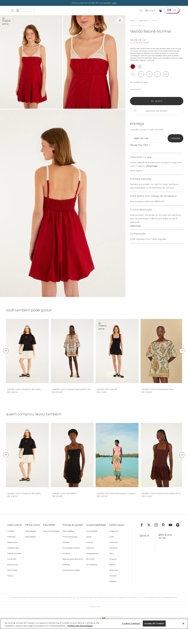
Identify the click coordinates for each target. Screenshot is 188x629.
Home (132, 20)
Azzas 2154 (12, 559)
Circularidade (91, 531)
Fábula (10, 576)
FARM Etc (11, 537)
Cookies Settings (131, 623)
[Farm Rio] (26, 10)
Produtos (66, 553)
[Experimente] (120, 20)
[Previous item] (6, 350)
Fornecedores (91, 564)
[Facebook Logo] (143, 525)
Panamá (113, 576)
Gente (88, 537)
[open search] (141, 10)
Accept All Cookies (154, 623)
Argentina (113, 531)
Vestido (155, 20)
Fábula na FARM (14, 553)
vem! (114, 3)
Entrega (66, 542)
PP (133, 74)
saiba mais (135, 225)
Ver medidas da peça (138, 82)
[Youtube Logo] (172, 525)
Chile (111, 537)
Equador (113, 581)
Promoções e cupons (71, 548)
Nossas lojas (12, 542)
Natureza (90, 548)
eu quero (156, 101)
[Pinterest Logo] (165, 525)
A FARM (10, 531)
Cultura (89, 542)
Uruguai (112, 559)
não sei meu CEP (139, 145)
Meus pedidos (30, 531)
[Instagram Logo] (157, 525)
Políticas (66, 564)
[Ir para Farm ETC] (171, 10)
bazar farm (143, 20)
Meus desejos (30, 537)
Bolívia (112, 564)
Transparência (92, 553)
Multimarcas (12, 564)
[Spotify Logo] (179, 525)
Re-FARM (90, 559)
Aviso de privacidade (71, 570)
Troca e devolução (70, 537)
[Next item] (182, 350)
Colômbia (113, 542)
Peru (111, 553)
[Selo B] (147, 543)
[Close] (183, 623)
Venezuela (113, 570)
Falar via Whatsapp (51, 531)
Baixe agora (136, 170)
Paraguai (113, 548)
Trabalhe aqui (13, 548)
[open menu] (12, 10)
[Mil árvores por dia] (164, 543)
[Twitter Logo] (150, 525)
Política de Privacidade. (80, 626)
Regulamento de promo (73, 559)
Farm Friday (12, 570)
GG (165, 74)
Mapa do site (95, 606)
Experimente (135, 89)
